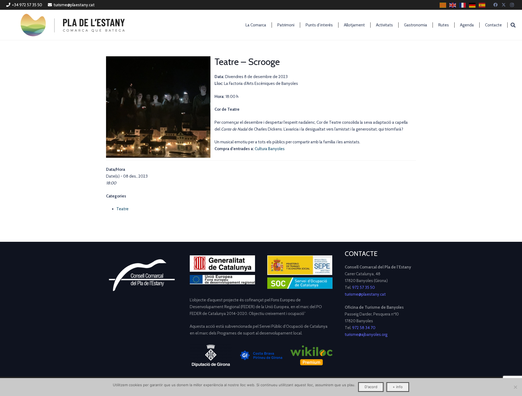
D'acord (371, 387)
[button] (513, 25)
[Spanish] (482, 5)
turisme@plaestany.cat (365, 294)
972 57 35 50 (363, 287)
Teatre (122, 208)
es (282, 148)
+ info (398, 387)
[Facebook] (496, 5)
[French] (462, 5)
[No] (515, 387)
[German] (472, 5)
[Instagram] (512, 5)
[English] (452, 5)
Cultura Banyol (267, 148)
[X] (504, 5)
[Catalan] (443, 5)
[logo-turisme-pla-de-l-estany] (72, 25)
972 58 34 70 (363, 327)
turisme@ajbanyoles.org (366, 334)
